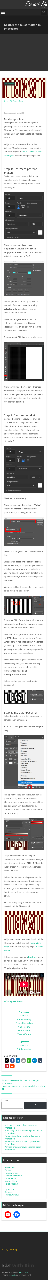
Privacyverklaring (9, 1249)
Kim (7, 101)
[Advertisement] (24, 52)
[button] (7, 1060)
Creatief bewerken (24, 1023)
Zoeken (4, 1100)
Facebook (32, 957)
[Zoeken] (35, 1105)
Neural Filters (24, 1030)
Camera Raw (24, 1026)
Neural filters (11, 1181)
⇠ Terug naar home (13, 1001)
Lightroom (24, 1041)
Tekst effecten (18, 101)
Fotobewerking (24, 1019)
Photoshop (9, 84)
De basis (24, 1015)
